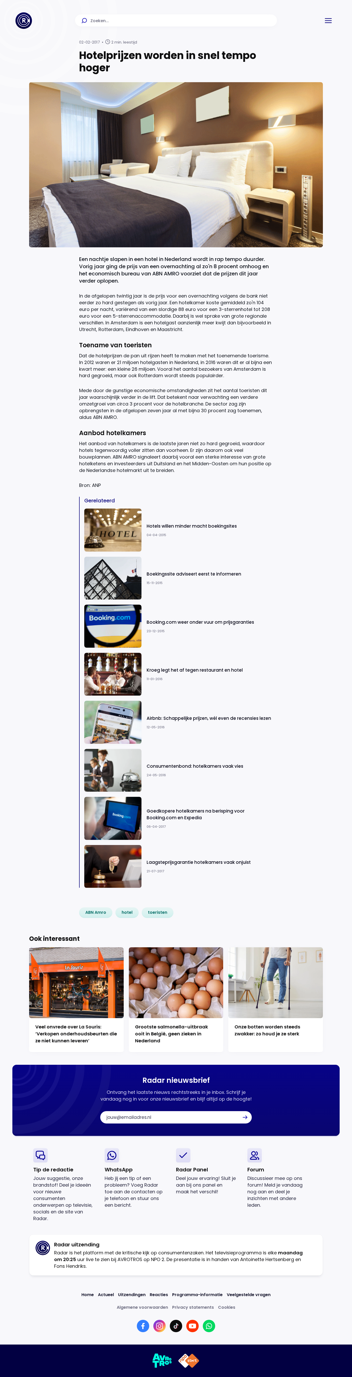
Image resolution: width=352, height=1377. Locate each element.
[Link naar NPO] (188, 1361)
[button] (328, 20)
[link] (95, 912)
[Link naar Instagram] (159, 1326)
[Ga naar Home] (23, 20)
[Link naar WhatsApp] (209, 1326)
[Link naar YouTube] (192, 1326)
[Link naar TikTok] (176, 1326)
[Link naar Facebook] (143, 1326)
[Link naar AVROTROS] (162, 1361)
